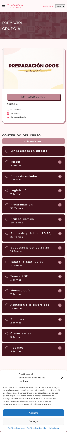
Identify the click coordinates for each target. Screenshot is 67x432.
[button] (62, 377)
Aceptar (33, 412)
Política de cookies (16, 428)
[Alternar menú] (3, 6)
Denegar (34, 421)
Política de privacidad (37, 428)
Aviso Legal (54, 428)
